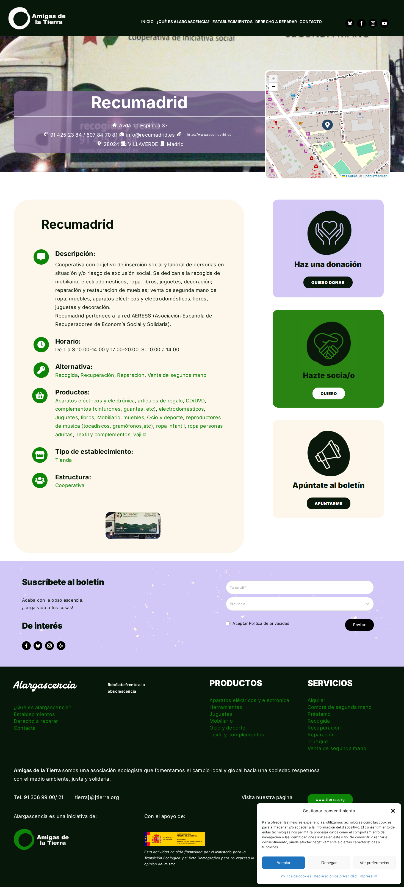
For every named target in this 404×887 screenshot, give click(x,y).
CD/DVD (195, 401)
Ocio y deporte (165, 417)
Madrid (175, 144)
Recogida (66, 375)
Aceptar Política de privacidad (261, 623)
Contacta (24, 728)
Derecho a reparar (36, 721)
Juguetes (66, 417)
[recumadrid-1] (133, 514)
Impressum (368, 876)
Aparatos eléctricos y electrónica (95, 401)
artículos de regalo (160, 401)
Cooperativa (70, 485)
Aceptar (283, 862)
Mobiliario (109, 417)
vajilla (139, 434)
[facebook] (361, 23)
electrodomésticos (181, 409)
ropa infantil (170, 426)
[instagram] (373, 23)
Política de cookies (296, 876)
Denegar (329, 862)
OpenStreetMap (375, 175)
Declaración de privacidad (335, 876)
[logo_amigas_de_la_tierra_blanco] (36, 9)
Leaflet (351, 175)
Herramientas (225, 707)
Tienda (63, 460)
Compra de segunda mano (340, 707)
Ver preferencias (374, 862)
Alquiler (317, 700)
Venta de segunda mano (177, 375)
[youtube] (384, 23)
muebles (133, 417)
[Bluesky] (349, 23)
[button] (393, 811)
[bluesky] (38, 645)
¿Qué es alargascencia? (42, 707)
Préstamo (319, 714)
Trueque (318, 741)
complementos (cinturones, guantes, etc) (105, 409)
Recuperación (97, 375)
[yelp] (61, 645)
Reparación (131, 375)
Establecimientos (34, 714)
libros (87, 417)
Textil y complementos (103, 434)
